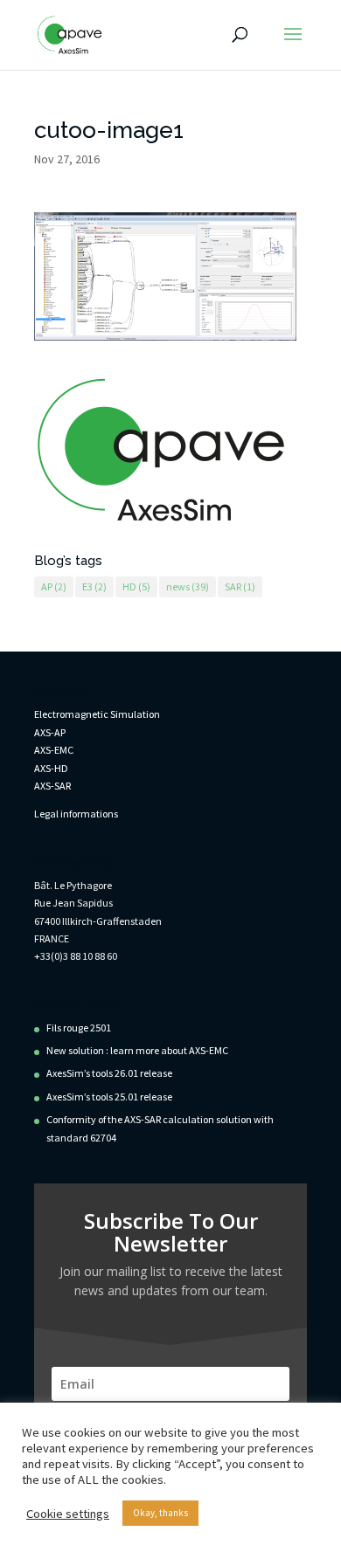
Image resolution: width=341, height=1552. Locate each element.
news (187, 586)
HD (136, 586)
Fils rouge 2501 (78, 1027)
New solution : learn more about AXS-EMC (137, 1050)
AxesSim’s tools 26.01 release (109, 1073)
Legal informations (76, 813)
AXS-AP (50, 732)
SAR (240, 586)
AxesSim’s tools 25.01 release (109, 1096)
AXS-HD (51, 768)
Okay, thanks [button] (160, 1513)
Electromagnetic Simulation (97, 714)
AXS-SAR (52, 785)
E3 (94, 586)
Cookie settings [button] (67, 1513)
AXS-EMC (53, 749)
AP (53, 586)
